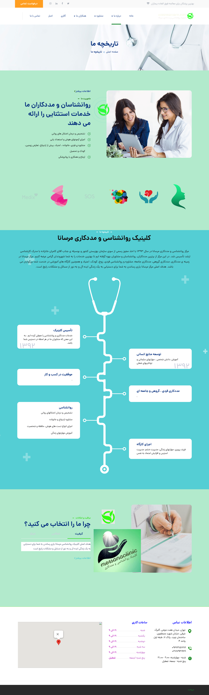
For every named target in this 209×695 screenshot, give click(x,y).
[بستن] (57, 634)
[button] (29, 4)
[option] (179, 196)
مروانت (191, 689)
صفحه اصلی (112, 52)
